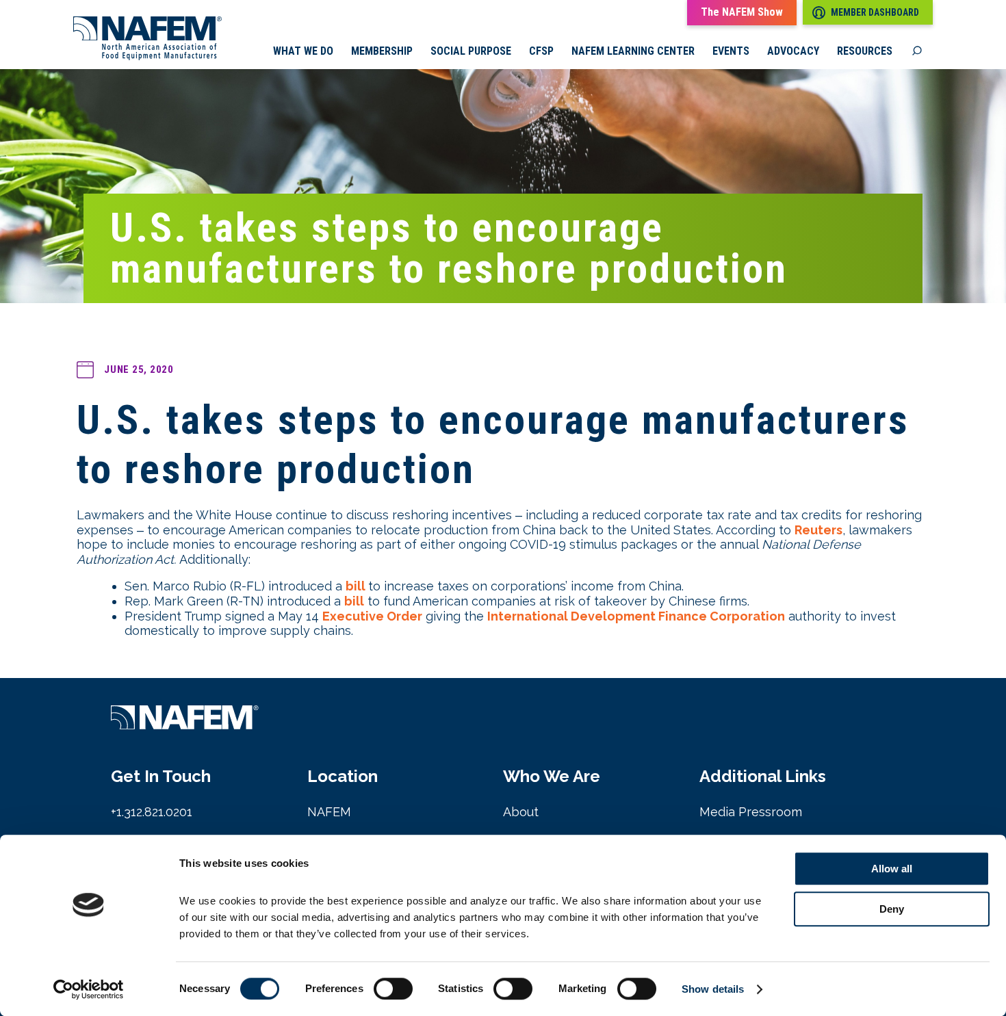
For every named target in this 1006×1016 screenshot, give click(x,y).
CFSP (541, 51)
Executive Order (372, 616)
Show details (713, 989)
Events (730, 51)
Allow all (891, 868)
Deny (891, 909)
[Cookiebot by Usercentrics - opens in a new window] (89, 989)
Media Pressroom (750, 812)
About (521, 812)
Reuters (818, 530)
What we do (303, 51)
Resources (864, 51)
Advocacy (793, 51)
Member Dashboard (875, 12)
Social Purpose (470, 51)
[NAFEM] (147, 56)
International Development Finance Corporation (636, 616)
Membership (382, 51)
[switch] (393, 989)
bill (357, 586)
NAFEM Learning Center (633, 51)
